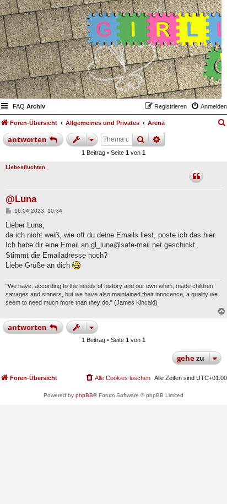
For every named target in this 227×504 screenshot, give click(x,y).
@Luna (21, 199)
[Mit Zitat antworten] (196, 176)
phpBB (84, 395)
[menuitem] (19, 106)
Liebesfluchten (25, 167)
